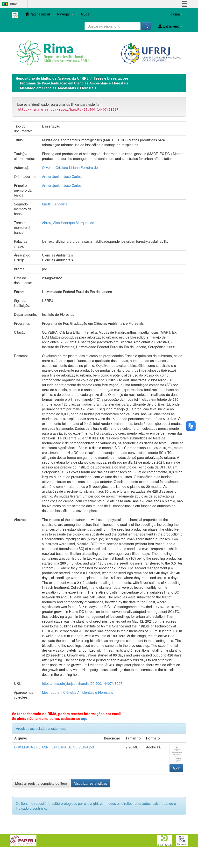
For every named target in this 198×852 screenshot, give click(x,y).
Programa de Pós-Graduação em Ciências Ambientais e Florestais (74, 83)
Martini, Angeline (55, 204)
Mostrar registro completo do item (41, 783)
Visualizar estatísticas (90, 783)
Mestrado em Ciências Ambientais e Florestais (58, 87)
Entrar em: (171, 26)
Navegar (64, 14)
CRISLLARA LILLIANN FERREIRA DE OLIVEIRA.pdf (54, 747)
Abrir (176, 768)
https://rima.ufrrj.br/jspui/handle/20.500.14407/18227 (82, 683)
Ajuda (85, 14)
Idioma (175, 14)
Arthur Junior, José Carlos (62, 176)
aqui (84, 718)
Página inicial (39, 14)
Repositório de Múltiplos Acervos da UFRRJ (52, 78)
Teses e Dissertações (111, 78)
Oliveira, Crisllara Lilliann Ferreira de (70, 167)
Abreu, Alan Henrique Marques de (68, 222)
